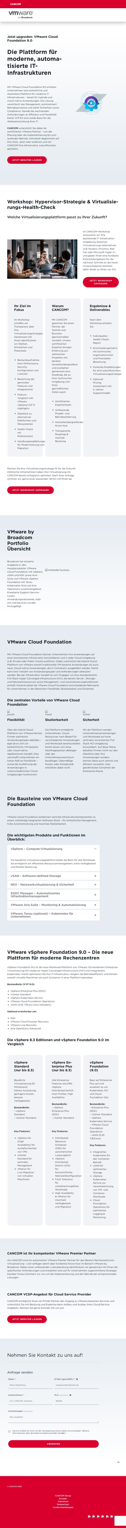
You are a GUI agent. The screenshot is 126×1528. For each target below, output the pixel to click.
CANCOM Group (63, 1495)
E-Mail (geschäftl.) (64, 1379)
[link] (118, 1461)
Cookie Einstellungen (63, 1507)
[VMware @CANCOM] (21, 15)
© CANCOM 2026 (14, 1486)
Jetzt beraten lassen (27, 159)
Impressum (63, 1501)
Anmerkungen (20, 1411)
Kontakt (63, 1498)
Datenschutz (63, 1504)
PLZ (61, 1395)
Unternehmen (16, 1395)
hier (63, 1433)
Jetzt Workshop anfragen (101, 282)
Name (12, 1379)
